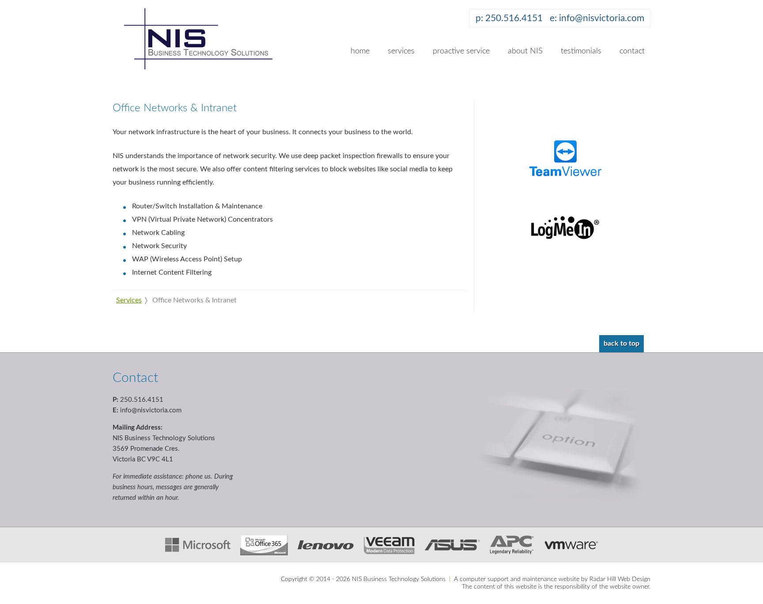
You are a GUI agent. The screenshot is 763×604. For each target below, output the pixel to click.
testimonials (581, 51)
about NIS (525, 51)
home (360, 51)
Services (129, 300)
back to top (621, 343)
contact (632, 51)
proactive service (461, 51)
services (401, 51)
